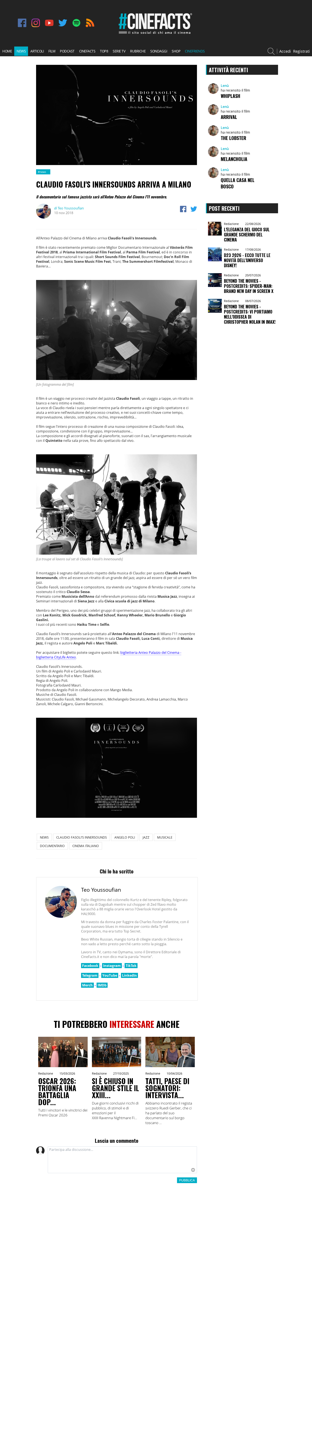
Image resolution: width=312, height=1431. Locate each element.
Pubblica (187, 1180)
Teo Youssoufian (69, 208)
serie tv (119, 51)
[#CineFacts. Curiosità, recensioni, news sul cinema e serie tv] (154, 34)
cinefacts (87, 51)
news (21, 51)
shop (176, 51)
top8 (104, 51)
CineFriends (195, 51)
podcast (67, 51)
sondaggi (158, 51)
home (7, 51)
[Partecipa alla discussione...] (122, 1159)
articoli (37, 51)
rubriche (138, 51)
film (51, 51)
